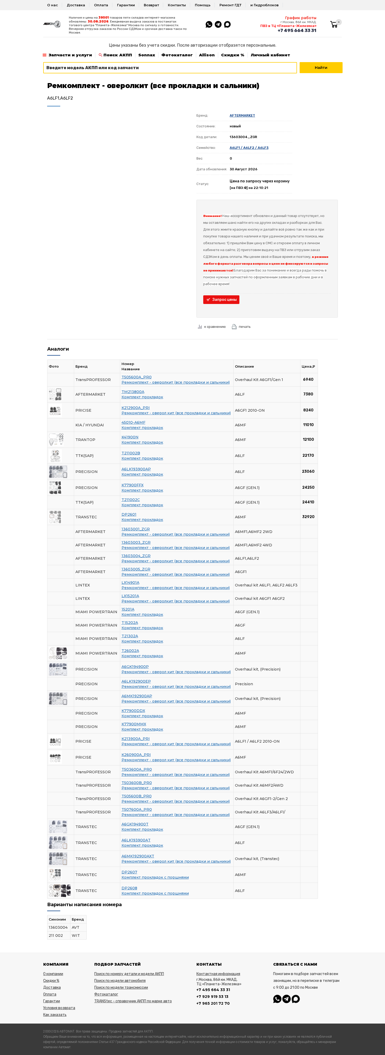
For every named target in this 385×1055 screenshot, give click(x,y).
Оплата (101, 5)
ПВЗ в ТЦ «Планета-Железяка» (288, 26)
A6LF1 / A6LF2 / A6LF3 (249, 148)
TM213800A (133, 391)
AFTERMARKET (242, 115)
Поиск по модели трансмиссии (121, 987)
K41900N (130, 437)
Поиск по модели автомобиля (120, 980)
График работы (300, 17)
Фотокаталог (177, 54)
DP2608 (129, 888)
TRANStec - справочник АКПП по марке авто (133, 1001)
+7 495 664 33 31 (297, 30)
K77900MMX (134, 724)
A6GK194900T (135, 824)
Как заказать (55, 1015)
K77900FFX (133, 485)
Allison (207, 54)
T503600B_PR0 (137, 782)
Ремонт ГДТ (230, 5)
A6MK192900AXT (138, 856)
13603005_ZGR (136, 569)
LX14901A (130, 582)
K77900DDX (133, 710)
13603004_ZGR (136, 555)
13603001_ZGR (136, 529)
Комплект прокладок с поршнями (155, 877)
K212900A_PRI (136, 407)
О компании (53, 974)
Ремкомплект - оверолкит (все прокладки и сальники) (176, 382)
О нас (52, 5)
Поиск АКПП (117, 54)
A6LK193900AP (136, 469)
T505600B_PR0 (137, 796)
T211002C (131, 499)
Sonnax (146, 54)
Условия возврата (59, 1008)
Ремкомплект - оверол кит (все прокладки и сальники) (176, 413)
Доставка (76, 5)
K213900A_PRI (136, 738)
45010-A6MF (133, 422)
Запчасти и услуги (70, 54)
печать (245, 327)
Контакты (177, 5)
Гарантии (126, 5)
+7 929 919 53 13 (212, 996)
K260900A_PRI (136, 754)
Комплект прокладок (142, 397)
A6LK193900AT (136, 840)
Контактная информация (218, 974)
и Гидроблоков (264, 5)
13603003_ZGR (136, 542)
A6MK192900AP (137, 696)
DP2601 (129, 514)
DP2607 (129, 872)
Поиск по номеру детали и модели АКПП (129, 974)
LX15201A (130, 596)
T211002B (131, 453)
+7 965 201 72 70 (213, 1003)
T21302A (130, 636)
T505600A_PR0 (137, 377)
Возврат (151, 5)
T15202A (130, 622)
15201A (128, 609)
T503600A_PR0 (137, 769)
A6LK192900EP (136, 681)
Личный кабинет (270, 54)
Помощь (203, 5)
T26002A (130, 650)
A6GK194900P (135, 666)
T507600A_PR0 (137, 809)
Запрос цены (224, 299)
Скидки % (232, 54)
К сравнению (215, 327)
